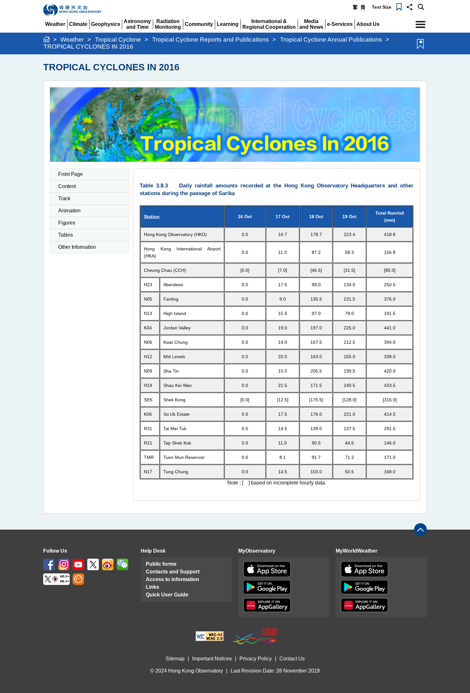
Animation (69, 210)
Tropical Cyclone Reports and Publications (210, 39)
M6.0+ (64, 581)
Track (64, 198)
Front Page (70, 174)
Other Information (77, 247)
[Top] (420, 529)
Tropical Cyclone (118, 39)
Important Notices (212, 658)
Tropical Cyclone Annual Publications (331, 39)
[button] (409, 6)
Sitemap (175, 658)
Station (152, 216)
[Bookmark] (399, 6)
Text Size (381, 7)
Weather (72, 39)
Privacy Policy (255, 658)
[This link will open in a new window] (49, 564)
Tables (65, 235)
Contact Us (292, 658)
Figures (66, 222)
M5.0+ (64, 576)
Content (66, 186)
